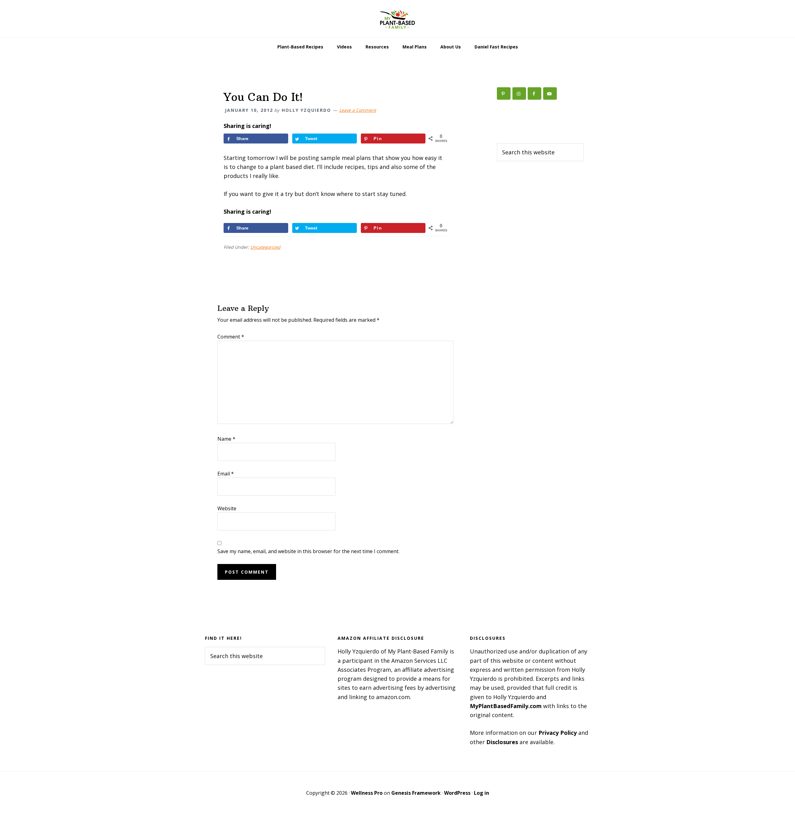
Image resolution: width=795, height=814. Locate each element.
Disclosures (502, 742)
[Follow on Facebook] (534, 93)
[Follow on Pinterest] (504, 93)
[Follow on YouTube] (550, 93)
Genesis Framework (416, 792)
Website (226, 508)
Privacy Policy (557, 732)
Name (226, 438)
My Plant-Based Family (397, 18)
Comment (230, 336)
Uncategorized (265, 247)
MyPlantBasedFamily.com (506, 706)
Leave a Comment (357, 110)
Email (225, 473)
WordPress (457, 792)
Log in (481, 792)
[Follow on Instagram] (519, 93)
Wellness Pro (367, 792)
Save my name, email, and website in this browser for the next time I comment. (308, 551)
